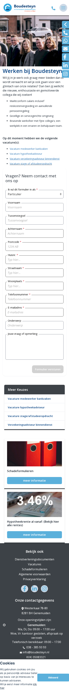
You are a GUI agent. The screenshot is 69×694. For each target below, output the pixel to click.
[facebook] (65, 57)
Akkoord (53, 677)
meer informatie (34, 480)
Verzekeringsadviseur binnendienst (30, 424)
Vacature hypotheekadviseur (26, 153)
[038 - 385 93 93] (53, 8)
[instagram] (65, 74)
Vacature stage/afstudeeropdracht (30, 416)
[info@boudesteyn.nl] (65, 48)
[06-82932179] (65, 41)
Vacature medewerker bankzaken (29, 148)
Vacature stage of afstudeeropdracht (31, 163)
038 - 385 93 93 (36, 647)
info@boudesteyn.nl (36, 652)
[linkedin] (65, 65)
